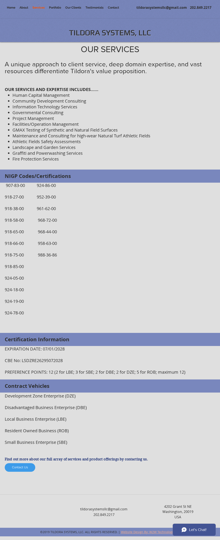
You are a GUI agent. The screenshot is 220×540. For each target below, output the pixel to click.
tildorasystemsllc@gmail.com (161, 7)
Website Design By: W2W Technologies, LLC (152, 532)
